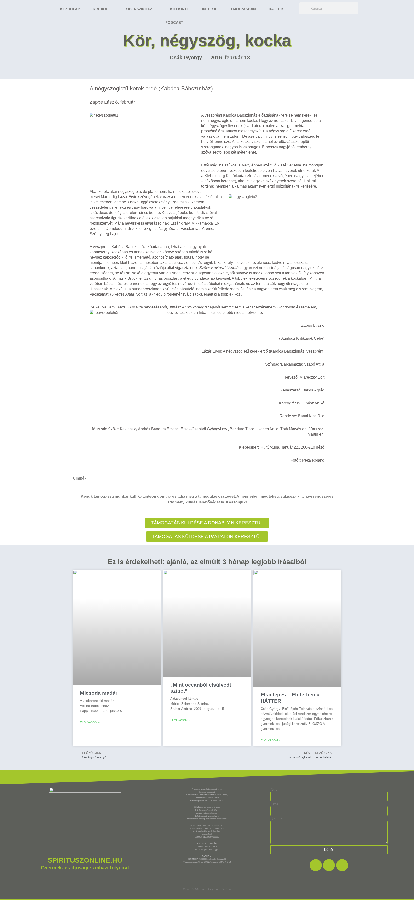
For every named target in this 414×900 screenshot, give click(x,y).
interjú (210, 9)
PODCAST (174, 22)
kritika (100, 9)
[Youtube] (342, 865)
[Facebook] (316, 865)
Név (273, 790)
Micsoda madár (98, 693)
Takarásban (243, 9)
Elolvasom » (90, 722)
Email (275, 804)
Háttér (276, 9)
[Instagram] (329, 865)
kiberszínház (138, 9)
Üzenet (276, 819)
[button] (207, 536)
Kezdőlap (70, 9)
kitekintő (180, 9)
